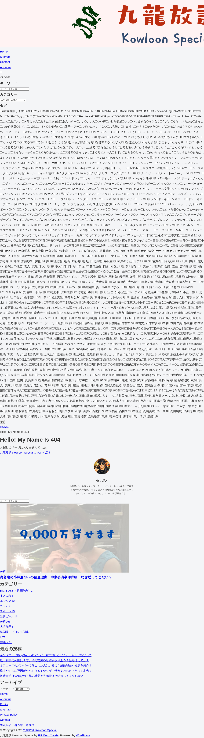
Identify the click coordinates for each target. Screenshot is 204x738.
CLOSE (5, 77)
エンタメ (7, 600)
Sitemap (5, 56)
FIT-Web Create (48, 735)
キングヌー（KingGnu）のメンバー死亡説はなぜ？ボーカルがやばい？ (45, 655)
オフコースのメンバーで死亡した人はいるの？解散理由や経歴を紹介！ (46, 665)
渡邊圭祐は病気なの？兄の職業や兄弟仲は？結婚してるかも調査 (41, 675)
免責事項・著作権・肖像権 (17, 725)
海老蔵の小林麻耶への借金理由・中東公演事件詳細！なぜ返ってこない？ (56, 577)
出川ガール (9, 616)
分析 (3, 571)
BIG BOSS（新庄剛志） (16, 590)
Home (4, 51)
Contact (5, 62)
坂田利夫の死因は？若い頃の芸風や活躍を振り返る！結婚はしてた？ (44, 660)
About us (5, 67)
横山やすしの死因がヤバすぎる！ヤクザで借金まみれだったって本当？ (46, 670)
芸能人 (6, 642)
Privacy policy (9, 714)
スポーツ (7, 611)
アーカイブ (7, 688)
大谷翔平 (6, 626)
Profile (4, 704)
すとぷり (6, 595)
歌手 (3, 637)
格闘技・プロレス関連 (15, 632)
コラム (5, 606)
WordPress (83, 735)
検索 (2, 422)
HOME (4, 426)
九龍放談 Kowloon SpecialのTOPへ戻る (25, 452)
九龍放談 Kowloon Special (40, 730)
